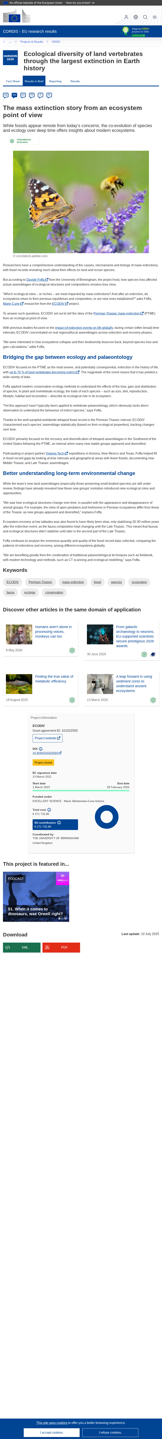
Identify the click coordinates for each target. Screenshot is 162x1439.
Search (145, 17)
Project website (46, 739)
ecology (29, 592)
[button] (135, 17)
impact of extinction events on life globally (84, 327)
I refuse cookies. (110, 1432)
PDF (64, 947)
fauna (10, 592)
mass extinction (73, 582)
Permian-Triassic (40, 582)
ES (23, 95)
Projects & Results (31, 41)
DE (6, 95)
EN (14, 95)
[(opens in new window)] (16, 15)
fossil (97, 582)
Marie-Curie (12, 303)
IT (40, 95)
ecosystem (139, 582)
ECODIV (59, 303)
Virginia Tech (56, 453)
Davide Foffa (36, 279)
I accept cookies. (51, 1432)
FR (31, 95)
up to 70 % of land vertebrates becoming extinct (43, 372)
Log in (126, 17)
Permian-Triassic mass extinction (117, 313)
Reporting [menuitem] (55, 81)
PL (49, 95)
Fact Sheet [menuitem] (13, 81)
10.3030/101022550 (45, 753)
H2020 (56, 41)
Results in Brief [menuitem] (34, 81)
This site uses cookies (52, 1423)
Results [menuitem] (75, 81)
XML (25, 947)
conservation (54, 592)
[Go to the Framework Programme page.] (10, 57)
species (116, 582)
